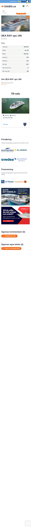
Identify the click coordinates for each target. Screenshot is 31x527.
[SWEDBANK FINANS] (20, 181)
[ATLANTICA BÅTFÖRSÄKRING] (20, 159)
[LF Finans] (7, 181)
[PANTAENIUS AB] (7, 150)
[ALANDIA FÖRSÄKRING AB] (20, 150)
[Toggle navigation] (3, 11)
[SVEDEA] (7, 159)
